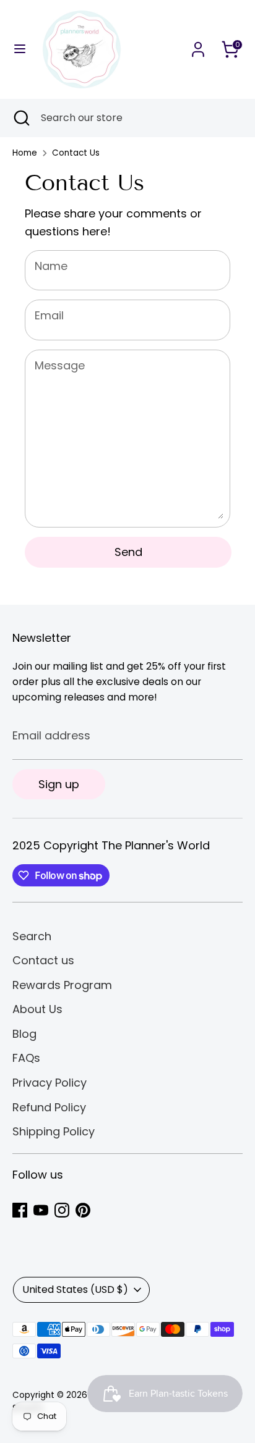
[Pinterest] (83, 1210)
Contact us (43, 960)
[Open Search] (20, 118)
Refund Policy (49, 1107)
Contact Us (76, 153)
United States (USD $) (75, 1289)
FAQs (26, 1058)
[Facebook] (19, 1210)
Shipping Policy (53, 1131)
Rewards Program (62, 985)
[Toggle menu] (19, 49)
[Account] (198, 45)
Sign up (58, 784)
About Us (37, 1009)
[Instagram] (61, 1210)
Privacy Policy (49, 1082)
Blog (24, 1033)
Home (24, 153)
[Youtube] (40, 1210)
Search (31, 936)
